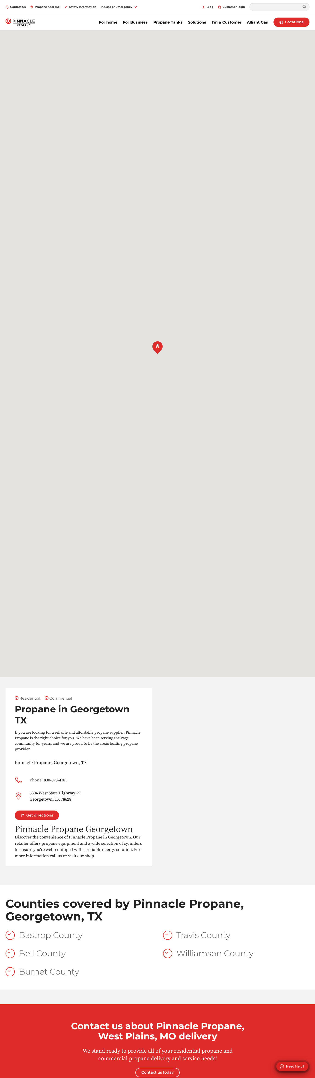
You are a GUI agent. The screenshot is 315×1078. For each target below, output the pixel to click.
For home (108, 22)
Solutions (197, 22)
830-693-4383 (48, 780)
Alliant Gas (257, 22)
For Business (135, 22)
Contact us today (157, 1072)
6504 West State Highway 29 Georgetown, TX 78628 (55, 796)
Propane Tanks (168, 22)
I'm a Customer (226, 22)
